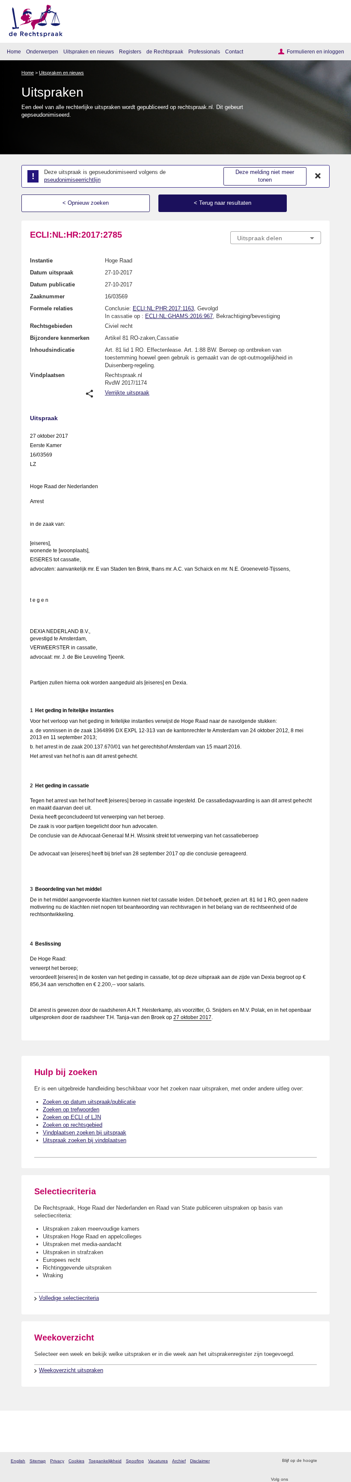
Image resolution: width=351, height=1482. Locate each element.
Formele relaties (51, 308)
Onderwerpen (42, 51)
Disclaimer (200, 1460)
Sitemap (38, 1460)
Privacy (57, 1460)
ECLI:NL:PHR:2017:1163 (163, 308)
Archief (179, 1460)
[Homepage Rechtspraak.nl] (32, 19)
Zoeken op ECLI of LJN (72, 1117)
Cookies (76, 1460)
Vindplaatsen (47, 375)
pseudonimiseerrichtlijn (72, 180)
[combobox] (275, 238)
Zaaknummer (47, 296)
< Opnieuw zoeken (85, 203)
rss (324, 1460)
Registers (130, 51)
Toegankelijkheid (105, 1460)
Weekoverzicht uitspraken (71, 1370)
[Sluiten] (318, 176)
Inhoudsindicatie (52, 350)
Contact (234, 51)
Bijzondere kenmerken (59, 338)
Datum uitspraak (51, 272)
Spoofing (135, 1460)
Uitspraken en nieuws (88, 51)
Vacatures (158, 1460)
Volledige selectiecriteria (69, 1298)
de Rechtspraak (164, 51)
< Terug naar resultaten (222, 203)
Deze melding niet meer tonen (264, 176)
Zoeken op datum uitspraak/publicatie (89, 1102)
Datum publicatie (52, 284)
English (18, 1460)
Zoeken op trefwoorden (71, 1109)
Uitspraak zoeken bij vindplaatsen (84, 1140)
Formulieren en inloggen (315, 51)
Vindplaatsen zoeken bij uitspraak (84, 1132)
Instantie (41, 260)
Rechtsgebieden (51, 326)
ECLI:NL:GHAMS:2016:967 (179, 316)
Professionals (204, 51)
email (335, 1460)
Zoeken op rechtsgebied (72, 1125)
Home (14, 51)
